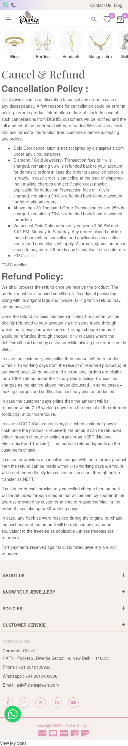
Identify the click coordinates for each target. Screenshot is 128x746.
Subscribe (30, 108)
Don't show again (64, 120)
